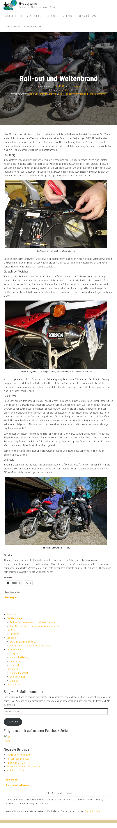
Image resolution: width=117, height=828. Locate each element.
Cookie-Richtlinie (93, 811)
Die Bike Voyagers (31, 15)
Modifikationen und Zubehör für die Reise (30, 645)
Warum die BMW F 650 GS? (23, 641)
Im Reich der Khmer (16, 770)
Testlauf (84, 93)
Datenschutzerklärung (17, 785)
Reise (61, 93)
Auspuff (31, 93)
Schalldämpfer (72, 93)
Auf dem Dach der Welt (18, 758)
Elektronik (14, 665)
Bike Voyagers (27, 3)
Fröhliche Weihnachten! (18, 754)
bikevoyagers (76, 86)
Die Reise (52, 15)
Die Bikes (67, 15)
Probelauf (52, 93)
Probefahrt (41, 93)
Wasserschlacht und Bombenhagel (24, 766)
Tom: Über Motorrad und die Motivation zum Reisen (35, 626)
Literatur (14, 680)
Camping (14, 653)
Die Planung (11, 26)
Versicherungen (17, 676)
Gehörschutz (16, 661)
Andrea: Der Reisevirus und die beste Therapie (32, 622)
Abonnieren (12, 721)
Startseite (11, 15)
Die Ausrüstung (87, 15)
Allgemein (64, 89)
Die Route (14, 634)
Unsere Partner (32, 26)
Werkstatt (101, 93)
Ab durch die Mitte (16, 762)
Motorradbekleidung (19, 657)
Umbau (92, 93)
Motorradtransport (19, 673)
